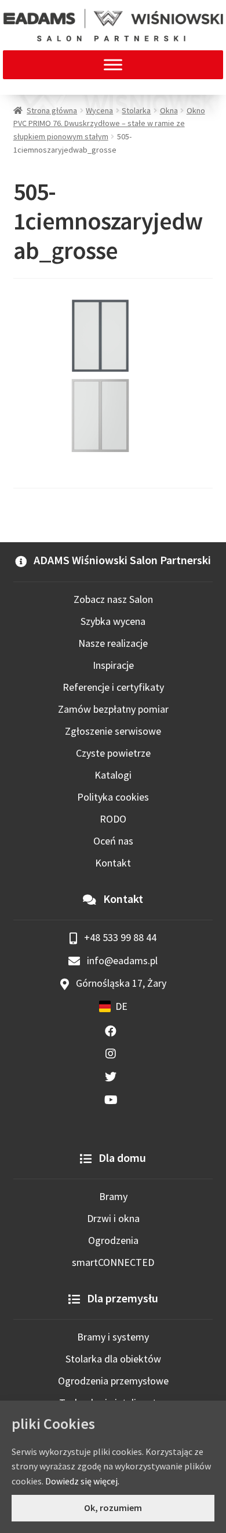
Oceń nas (113, 840)
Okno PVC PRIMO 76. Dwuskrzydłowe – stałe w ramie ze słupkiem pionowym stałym (109, 123)
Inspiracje (113, 665)
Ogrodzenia (113, 1240)
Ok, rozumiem (113, 1507)
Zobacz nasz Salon (113, 599)
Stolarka (136, 110)
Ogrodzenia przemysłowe (113, 1380)
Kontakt (113, 862)
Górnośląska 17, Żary (120, 983)
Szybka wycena (113, 621)
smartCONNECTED (113, 1262)
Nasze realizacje (113, 643)
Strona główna (52, 110)
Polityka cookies (113, 796)
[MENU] (113, 64)
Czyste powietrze (113, 753)
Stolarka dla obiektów (113, 1358)
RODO (113, 818)
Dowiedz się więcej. (82, 1481)
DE (121, 1006)
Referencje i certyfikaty (113, 687)
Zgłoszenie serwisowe (113, 731)
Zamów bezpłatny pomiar (113, 709)
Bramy (113, 1196)
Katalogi (113, 775)
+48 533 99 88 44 (119, 937)
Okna (169, 110)
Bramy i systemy (113, 1336)
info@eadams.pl (121, 960)
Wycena (99, 110)
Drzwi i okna (113, 1218)
